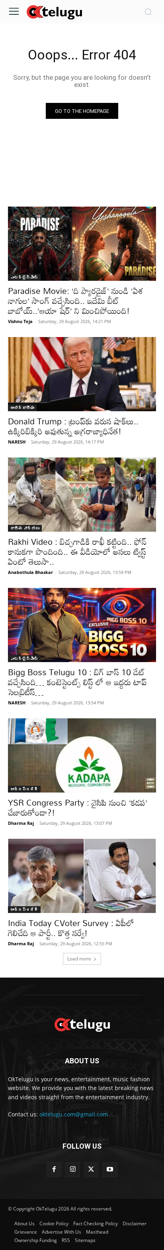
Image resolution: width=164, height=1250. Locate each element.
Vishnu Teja (20, 321)
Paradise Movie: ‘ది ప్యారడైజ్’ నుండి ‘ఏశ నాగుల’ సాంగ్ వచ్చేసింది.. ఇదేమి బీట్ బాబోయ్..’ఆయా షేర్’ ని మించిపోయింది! (75, 300)
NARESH (16, 442)
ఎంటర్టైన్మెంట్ (24, 277)
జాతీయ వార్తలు (24, 528)
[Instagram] (72, 1169)
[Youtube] (110, 1169)
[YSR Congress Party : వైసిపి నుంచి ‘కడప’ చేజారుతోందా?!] (82, 755)
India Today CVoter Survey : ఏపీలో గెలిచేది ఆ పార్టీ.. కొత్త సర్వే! (71, 928)
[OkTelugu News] (54, 11)
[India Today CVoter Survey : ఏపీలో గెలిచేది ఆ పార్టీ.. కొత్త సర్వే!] (82, 876)
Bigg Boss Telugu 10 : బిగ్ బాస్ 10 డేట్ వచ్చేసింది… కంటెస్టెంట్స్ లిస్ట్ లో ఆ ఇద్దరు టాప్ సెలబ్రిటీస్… (77, 682)
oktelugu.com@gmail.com (73, 1114)
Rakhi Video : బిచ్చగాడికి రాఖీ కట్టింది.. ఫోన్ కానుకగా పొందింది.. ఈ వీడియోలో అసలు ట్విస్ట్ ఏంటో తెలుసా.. (77, 551)
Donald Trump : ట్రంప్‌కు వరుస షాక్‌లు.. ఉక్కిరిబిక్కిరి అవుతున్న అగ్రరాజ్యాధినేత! (73, 426)
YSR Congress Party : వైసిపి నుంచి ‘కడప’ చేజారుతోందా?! (77, 807)
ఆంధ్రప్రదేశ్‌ (24, 789)
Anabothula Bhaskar (30, 572)
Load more (79, 958)
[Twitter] (91, 1169)
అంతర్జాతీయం (22, 407)
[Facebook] (54, 1169)
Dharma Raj (21, 823)
